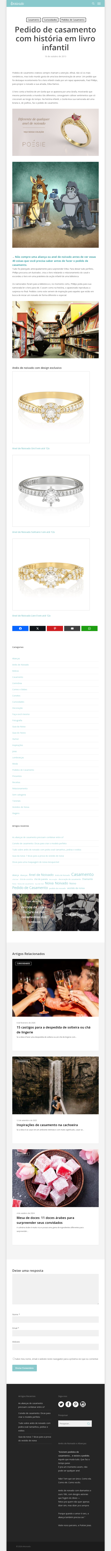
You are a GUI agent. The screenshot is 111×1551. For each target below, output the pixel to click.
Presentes (17, 776)
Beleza (15, 670)
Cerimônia (17, 683)
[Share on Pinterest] (55, 628)
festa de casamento (26, 884)
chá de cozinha (26, 879)
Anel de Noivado (41, 875)
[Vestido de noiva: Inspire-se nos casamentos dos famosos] (34, 912)
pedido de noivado (57, 888)
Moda (15, 763)
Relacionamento (20, 788)
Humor (15, 739)
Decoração (17, 708)
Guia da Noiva (18, 726)
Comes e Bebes (19, 689)
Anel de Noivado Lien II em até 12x (31, 615)
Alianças (16, 658)
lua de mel (39, 884)
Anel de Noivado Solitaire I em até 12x (33, 532)
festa (14, 884)
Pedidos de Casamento (73, 19)
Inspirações (17, 745)
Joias (14, 751)
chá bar (15, 879)
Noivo (72, 883)
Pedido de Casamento (30, 887)
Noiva (49, 883)
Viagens (16, 813)
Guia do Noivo (19, 732)
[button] (99, 3)
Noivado (61, 883)
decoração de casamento (70, 879)
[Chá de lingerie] (77, 912)
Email (15, 1328)
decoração (53, 879)
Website (16, 1341)
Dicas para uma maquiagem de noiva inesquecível (35, 862)
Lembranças (18, 757)
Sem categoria (19, 794)
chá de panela (41, 879)
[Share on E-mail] (72, 628)
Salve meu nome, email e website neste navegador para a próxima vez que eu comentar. (57, 1359)
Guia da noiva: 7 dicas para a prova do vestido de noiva (38, 855)
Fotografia (17, 720)
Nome (16, 1314)
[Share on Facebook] (20, 628)
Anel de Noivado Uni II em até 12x (31, 448)
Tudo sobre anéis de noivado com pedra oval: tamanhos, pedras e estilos (46, 849)
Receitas (16, 782)
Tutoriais (16, 800)
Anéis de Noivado (20, 664)
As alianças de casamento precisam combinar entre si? (38, 837)
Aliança (15, 875)
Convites (16, 695)
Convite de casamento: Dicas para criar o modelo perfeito (39, 843)
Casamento (33, 19)
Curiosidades (50, 19)
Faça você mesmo (21, 714)
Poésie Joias (85, 1525)
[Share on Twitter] (38, 628)
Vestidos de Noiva (20, 807)
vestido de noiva (76, 888)
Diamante (87, 879)
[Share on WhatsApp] (89, 628)
